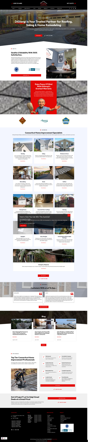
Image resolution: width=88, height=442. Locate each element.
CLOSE (69, 215)
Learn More (23, 225)
